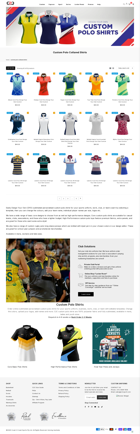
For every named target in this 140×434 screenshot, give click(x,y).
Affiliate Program (38, 402)
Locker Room (79, 4)
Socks (8, 393)
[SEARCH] (124, 4)
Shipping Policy (64, 396)
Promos (91, 4)
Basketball (9, 387)
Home (7, 59)
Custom (42, 4)
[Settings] (132, 4)
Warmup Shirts (11, 402)
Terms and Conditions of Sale (69, 387)
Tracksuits (9, 399)
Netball (8, 390)
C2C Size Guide (38, 387)
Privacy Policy (63, 390)
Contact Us (36, 393)
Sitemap (35, 396)
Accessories (10, 406)
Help (99, 4)
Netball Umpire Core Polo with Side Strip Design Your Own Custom (70, 141)
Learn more (85, 294)
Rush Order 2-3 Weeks (81, 317)
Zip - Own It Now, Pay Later (42, 399)
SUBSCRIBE (102, 397)
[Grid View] (110, 68)
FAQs (34, 390)
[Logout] (126, 4)
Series (68, 4)
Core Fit (9, 73)
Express (51, 4)
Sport (60, 4)
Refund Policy (63, 393)
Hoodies (9, 396)
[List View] (113, 68)
